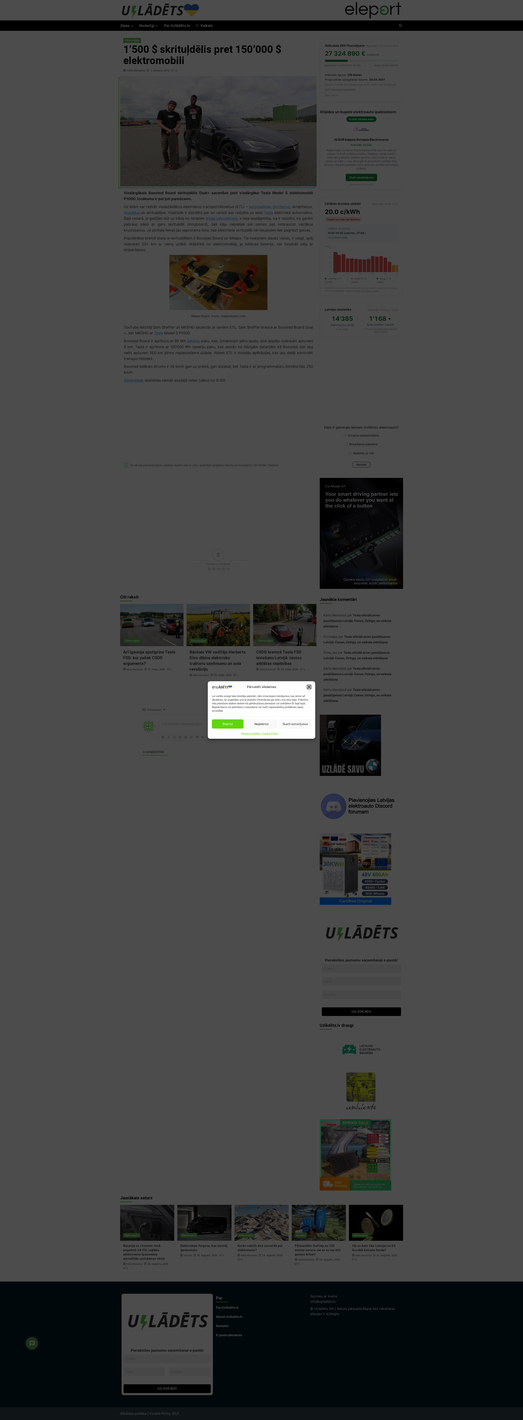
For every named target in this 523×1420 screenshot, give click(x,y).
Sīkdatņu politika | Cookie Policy (259, 733)
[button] (309, 687)
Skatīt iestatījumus (295, 724)
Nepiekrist (261, 724)
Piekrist (227, 724)
